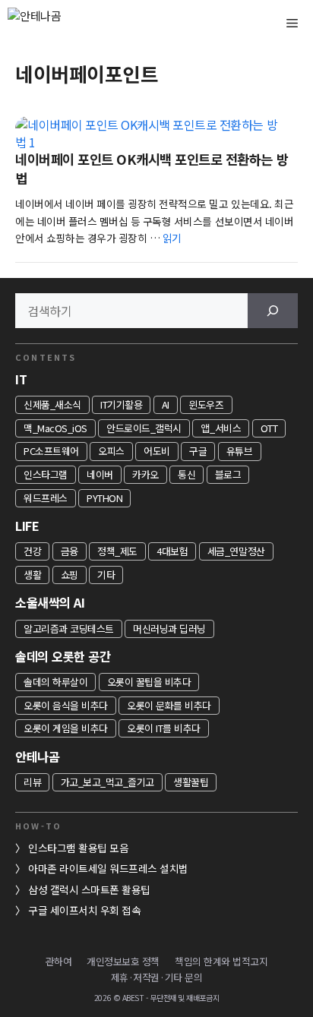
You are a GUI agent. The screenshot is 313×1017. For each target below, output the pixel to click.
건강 (32, 551)
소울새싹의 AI (49, 602)
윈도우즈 (205, 404)
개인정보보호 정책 (123, 961)
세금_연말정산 (236, 551)
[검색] (273, 310)
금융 (69, 551)
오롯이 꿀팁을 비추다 (149, 681)
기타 (106, 574)
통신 (186, 474)
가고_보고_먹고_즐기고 (107, 782)
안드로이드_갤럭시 (144, 428)
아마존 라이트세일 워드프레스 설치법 (108, 868)
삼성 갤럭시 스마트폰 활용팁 (89, 889)
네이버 (100, 474)
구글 (198, 451)
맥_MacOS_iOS (55, 428)
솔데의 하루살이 (55, 681)
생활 (32, 574)
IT (21, 379)
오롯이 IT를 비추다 (164, 728)
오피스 (111, 451)
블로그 (228, 474)
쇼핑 (69, 574)
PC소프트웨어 (51, 451)
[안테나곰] (61, 23)
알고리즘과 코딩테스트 (69, 628)
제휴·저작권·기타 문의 (156, 977)
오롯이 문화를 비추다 (169, 705)
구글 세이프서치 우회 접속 (84, 910)
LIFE (27, 525)
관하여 (59, 961)
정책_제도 (117, 551)
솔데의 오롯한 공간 (62, 656)
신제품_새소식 (52, 404)
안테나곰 (37, 756)
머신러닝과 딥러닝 (169, 628)
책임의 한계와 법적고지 (221, 961)
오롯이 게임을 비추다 (66, 728)
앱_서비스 (221, 428)
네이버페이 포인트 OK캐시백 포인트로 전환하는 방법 (151, 169)
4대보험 (172, 551)
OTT (269, 428)
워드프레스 (46, 498)
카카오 (145, 474)
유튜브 (239, 451)
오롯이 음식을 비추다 (66, 705)
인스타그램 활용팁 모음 (78, 847)
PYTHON (104, 498)
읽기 (172, 237)
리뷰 (32, 782)
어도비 (157, 451)
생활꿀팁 (190, 782)
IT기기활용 (121, 404)
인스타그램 (46, 474)
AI (165, 404)
